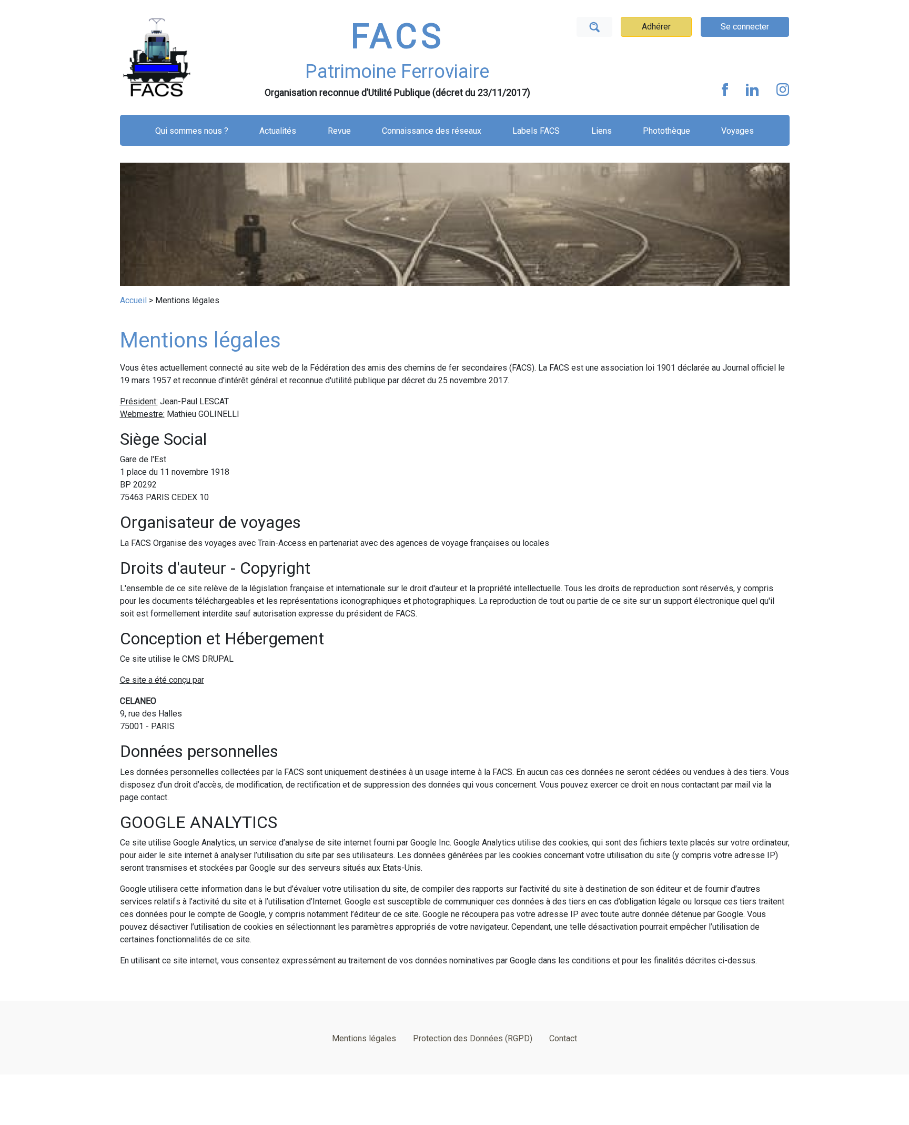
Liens (601, 131)
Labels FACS (536, 131)
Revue (339, 131)
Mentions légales (364, 1038)
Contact (563, 1038)
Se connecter (745, 27)
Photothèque (666, 131)
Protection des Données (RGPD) (472, 1038)
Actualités (277, 131)
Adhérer (656, 27)
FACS (398, 36)
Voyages (737, 131)
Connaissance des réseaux (431, 131)
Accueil (133, 300)
